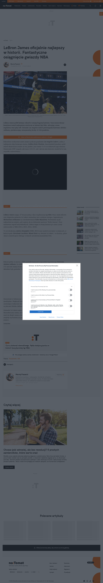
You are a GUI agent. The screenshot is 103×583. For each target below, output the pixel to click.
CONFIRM (40, 311)
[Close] (77, 265)
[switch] (70, 290)
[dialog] (51, 291)
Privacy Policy (60, 317)
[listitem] (51, 286)
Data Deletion (43, 317)
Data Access (51, 317)
